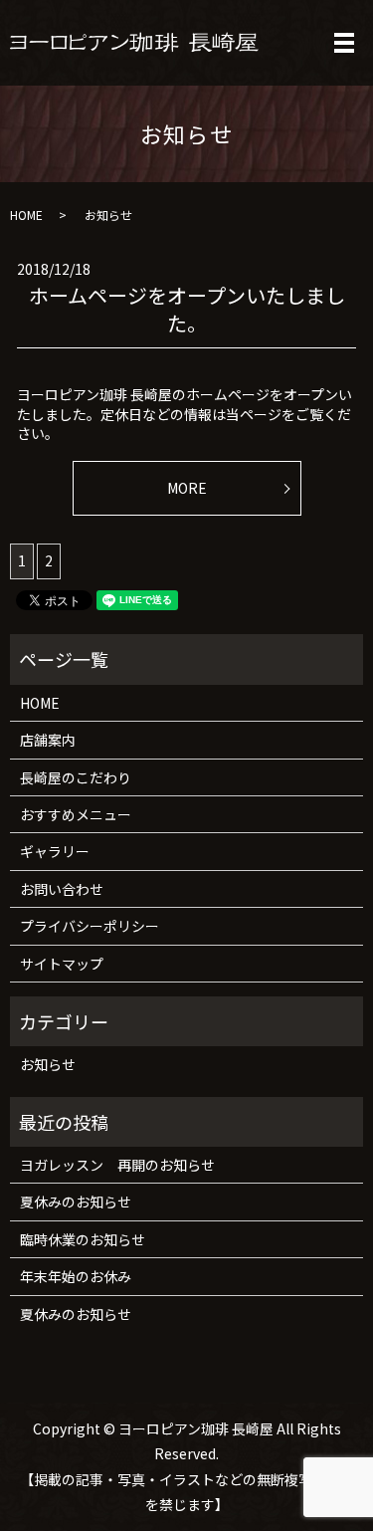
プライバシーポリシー (89, 926)
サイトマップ (61, 964)
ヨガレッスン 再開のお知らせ (117, 1165)
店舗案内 (48, 740)
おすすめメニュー (75, 814)
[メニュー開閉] (344, 43)
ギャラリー (55, 851)
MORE (187, 488)
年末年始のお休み (75, 1276)
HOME (26, 214)
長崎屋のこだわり (75, 777)
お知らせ (48, 1064)
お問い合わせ (61, 889)
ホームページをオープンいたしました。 (187, 309)
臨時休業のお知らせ (82, 1239)
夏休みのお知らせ (75, 1201)
